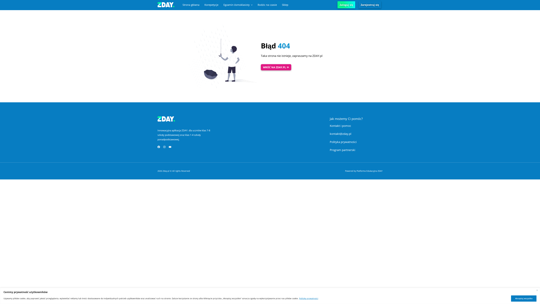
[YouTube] (170, 147)
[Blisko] (537, 290)
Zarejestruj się (370, 4)
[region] (270, 296)
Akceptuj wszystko (523, 298)
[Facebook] (159, 147)
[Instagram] (164, 147)
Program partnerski (342, 150)
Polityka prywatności (308, 298)
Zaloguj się (346, 4)
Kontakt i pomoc (340, 126)
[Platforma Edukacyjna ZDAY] (166, 4)
